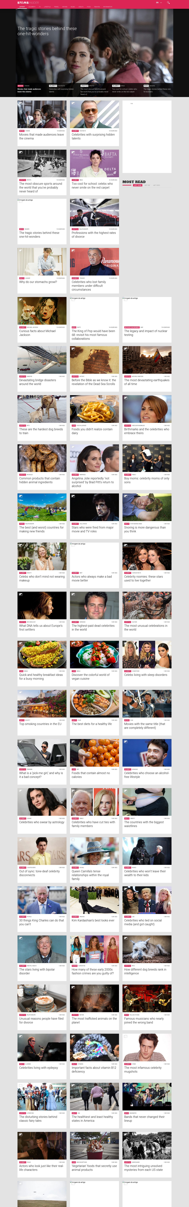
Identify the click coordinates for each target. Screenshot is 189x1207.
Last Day (147, 185)
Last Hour (137, 185)
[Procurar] (168, 2)
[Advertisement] (147, 138)
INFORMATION (107, 7)
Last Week (156, 185)
